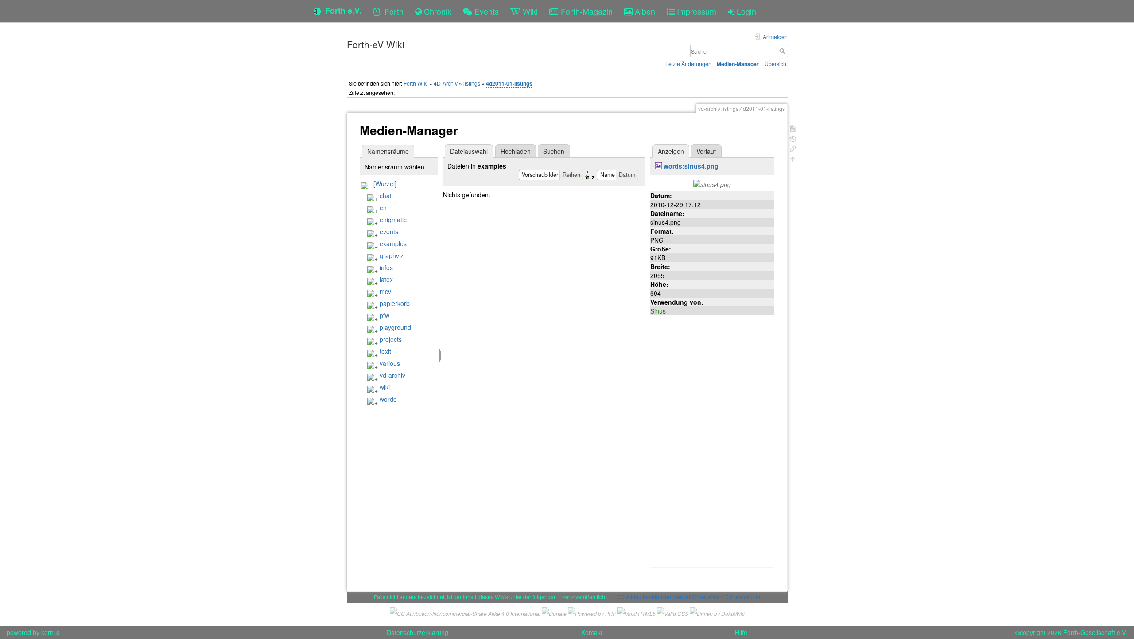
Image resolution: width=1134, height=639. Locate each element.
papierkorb (395, 303)
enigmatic (393, 219)
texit (385, 351)
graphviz (392, 255)
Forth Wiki (416, 83)
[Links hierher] (793, 148)
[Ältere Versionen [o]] (793, 138)
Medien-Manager (738, 64)
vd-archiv (392, 375)
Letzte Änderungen (688, 63)
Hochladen (516, 151)
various (390, 363)
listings (471, 83)
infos (386, 267)
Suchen (553, 151)
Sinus (658, 310)
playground (395, 327)
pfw (384, 315)
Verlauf (706, 151)
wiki (385, 387)
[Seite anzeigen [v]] (793, 128)
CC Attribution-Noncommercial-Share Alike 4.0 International (688, 596)
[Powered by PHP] (592, 612)
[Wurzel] (384, 183)
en (383, 207)
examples (393, 243)
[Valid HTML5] (636, 612)
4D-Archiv (446, 83)
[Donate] (554, 612)
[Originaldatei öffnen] (712, 183)
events (389, 231)
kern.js (50, 632)
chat (386, 195)
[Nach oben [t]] (793, 158)
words (388, 399)
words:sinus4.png (691, 165)
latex (386, 279)
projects (391, 339)
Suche (783, 51)
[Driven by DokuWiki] (717, 612)
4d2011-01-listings (509, 83)
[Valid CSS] (672, 612)
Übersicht (776, 63)
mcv (385, 291)
